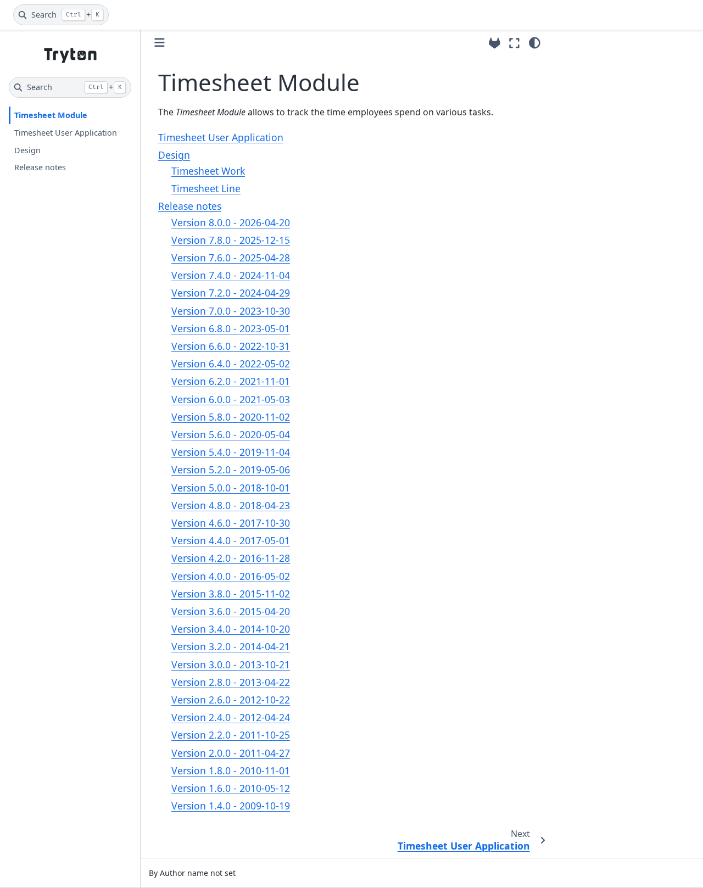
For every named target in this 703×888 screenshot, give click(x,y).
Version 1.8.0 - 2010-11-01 (230, 770)
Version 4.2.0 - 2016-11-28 (230, 558)
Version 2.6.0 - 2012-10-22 (230, 699)
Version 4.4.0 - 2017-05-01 (230, 540)
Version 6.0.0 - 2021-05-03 (230, 399)
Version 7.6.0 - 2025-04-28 (230, 257)
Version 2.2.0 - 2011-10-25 (230, 734)
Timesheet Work (208, 170)
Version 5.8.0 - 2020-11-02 (230, 416)
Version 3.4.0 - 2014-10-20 (230, 628)
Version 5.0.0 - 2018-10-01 (230, 487)
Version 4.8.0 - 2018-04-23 (230, 505)
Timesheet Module (50, 115)
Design (27, 150)
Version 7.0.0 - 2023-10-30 (230, 310)
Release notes (40, 167)
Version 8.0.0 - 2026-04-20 (230, 222)
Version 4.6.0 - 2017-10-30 (230, 522)
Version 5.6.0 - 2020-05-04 (230, 434)
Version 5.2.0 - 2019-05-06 (230, 469)
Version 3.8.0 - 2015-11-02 (230, 593)
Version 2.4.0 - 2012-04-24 (230, 717)
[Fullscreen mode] (514, 42)
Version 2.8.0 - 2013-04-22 (230, 682)
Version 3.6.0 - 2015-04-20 (230, 611)
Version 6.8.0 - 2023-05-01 (230, 328)
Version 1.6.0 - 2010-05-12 (230, 788)
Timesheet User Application (65, 132)
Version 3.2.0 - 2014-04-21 (230, 646)
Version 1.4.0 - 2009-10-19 (230, 805)
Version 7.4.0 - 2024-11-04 (230, 275)
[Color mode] (535, 42)
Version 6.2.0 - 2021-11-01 (230, 381)
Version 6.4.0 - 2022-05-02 (230, 363)
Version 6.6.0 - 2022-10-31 (230, 346)
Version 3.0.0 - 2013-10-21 (230, 664)
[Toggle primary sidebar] (159, 42)
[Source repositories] (494, 43)
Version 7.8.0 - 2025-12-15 (230, 240)
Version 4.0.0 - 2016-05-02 (230, 576)
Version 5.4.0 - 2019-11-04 (230, 452)
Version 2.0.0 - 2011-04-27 (230, 752)
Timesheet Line (206, 188)
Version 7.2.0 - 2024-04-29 (230, 292)
